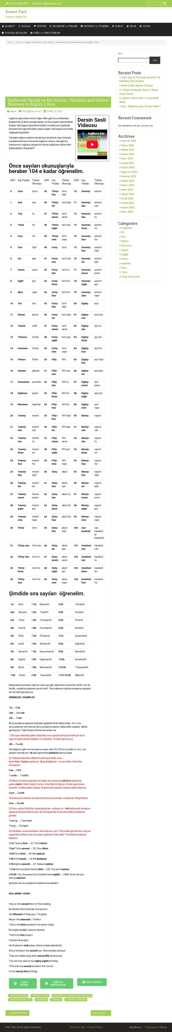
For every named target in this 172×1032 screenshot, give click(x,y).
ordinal (56, 1000)
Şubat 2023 (128, 194)
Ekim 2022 (127, 211)
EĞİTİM (41, 26)
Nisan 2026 (128, 145)
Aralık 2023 (128, 163)
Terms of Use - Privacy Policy (86, 1027)
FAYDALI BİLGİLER (16, 32)
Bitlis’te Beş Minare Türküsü (137, 85)
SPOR (133, 26)
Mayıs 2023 (128, 180)
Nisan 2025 (128, 154)
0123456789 (20, 3)
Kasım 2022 (128, 207)
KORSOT (10, 26)
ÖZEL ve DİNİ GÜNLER (47, 32)
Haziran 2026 (129, 140)
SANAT (119, 26)
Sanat (125, 258)
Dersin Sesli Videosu (91, 122)
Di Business (151, 1027)
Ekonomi (126, 245)
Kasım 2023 (128, 167)
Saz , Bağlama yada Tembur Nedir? (141, 106)
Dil (23, 111)
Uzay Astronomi (131, 276)
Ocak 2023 (127, 198)
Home (9, 42)
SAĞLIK (26, 26)
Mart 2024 (127, 158)
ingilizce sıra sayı (20, 1000)
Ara (120, 53)
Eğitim (29, 111)
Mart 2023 (127, 189)
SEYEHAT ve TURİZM (96, 26)
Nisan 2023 (128, 185)
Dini (123, 236)
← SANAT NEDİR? (17, 1012)
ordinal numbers (76, 1000)
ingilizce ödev (18, 995)
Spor (124, 267)
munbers (42, 1000)
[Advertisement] (58, 69)
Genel (18, 42)
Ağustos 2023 (129, 171)
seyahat (126, 263)
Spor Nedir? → (101, 1012)
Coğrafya (127, 227)
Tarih (124, 272)
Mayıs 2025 (128, 149)
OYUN (146, 26)
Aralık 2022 (128, 202)
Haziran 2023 (129, 176)
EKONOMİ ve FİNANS (65, 26)
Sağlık (125, 254)
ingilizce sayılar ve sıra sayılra (72, 995)
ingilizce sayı (40, 995)
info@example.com (50, 3)
